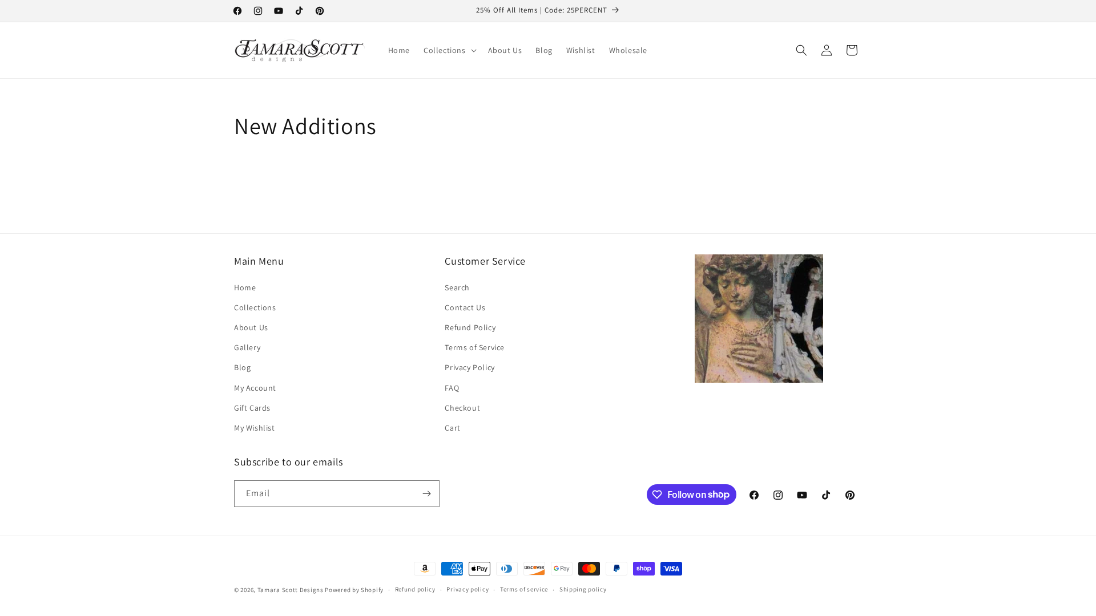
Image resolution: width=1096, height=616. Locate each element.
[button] (449, 50)
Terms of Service (475, 347)
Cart (452, 428)
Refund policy (415, 589)
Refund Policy (470, 327)
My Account (255, 388)
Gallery (247, 347)
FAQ (452, 388)
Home (245, 287)
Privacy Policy (469, 367)
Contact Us (465, 307)
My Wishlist (254, 428)
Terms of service (524, 589)
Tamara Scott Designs (290, 590)
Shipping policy (583, 589)
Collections (255, 307)
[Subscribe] (426, 493)
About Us (251, 327)
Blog (242, 367)
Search (457, 287)
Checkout (462, 408)
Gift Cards (252, 408)
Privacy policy (467, 589)
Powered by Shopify (354, 590)
